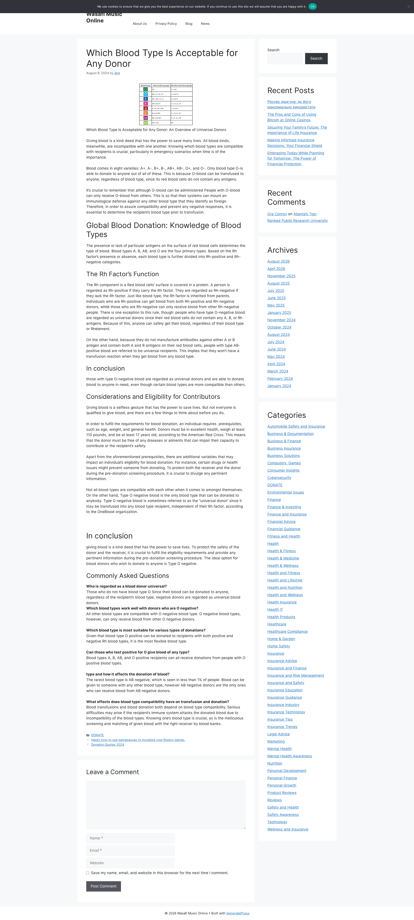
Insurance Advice (282, 661)
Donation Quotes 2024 (107, 744)
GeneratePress (237, 913)
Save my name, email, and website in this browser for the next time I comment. (160, 873)
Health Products (281, 617)
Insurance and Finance (287, 668)
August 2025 (278, 283)
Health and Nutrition (285, 587)
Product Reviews (281, 793)
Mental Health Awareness (289, 756)
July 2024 (275, 342)
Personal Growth (281, 785)
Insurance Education (285, 690)
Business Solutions (283, 456)
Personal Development (286, 771)
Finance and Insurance (287, 514)
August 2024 (278, 334)
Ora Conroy (277, 214)
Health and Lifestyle (284, 580)
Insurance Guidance (284, 697)
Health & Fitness (281, 551)
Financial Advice (281, 521)
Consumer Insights (283, 470)
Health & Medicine (283, 558)
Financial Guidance (283, 529)
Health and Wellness (285, 595)
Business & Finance (284, 441)
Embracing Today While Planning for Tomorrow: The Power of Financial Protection (295, 158)
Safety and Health (283, 807)
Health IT (275, 609)
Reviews (274, 800)
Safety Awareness (283, 814)
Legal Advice (278, 734)
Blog (188, 24)
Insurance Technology (286, 712)
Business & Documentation (290, 434)
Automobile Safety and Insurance (296, 426)
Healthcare (276, 624)
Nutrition (274, 763)
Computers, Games (284, 463)
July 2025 (275, 290)
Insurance (275, 653)
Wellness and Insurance (287, 829)
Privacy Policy (166, 24)
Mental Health (279, 749)
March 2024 (277, 371)
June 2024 (276, 349)
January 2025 (279, 312)
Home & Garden (281, 639)
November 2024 (281, 320)
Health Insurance (282, 602)
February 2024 (280, 378)
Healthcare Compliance (287, 631)
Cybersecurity (279, 478)
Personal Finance (282, 778)
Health (273, 543)
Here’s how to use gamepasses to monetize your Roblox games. (138, 740)
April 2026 (276, 269)
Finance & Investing (284, 507)
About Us (140, 24)
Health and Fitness (283, 573)
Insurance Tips (280, 719)
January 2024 (279, 386)
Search (273, 50)
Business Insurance (284, 448)
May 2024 (276, 356)
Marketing (276, 741)
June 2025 (276, 298)
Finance (274, 499)
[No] (408, 6)
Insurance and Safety (285, 683)
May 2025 (276, 305)
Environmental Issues (285, 492)
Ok (313, 6)
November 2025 (281, 276)
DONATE (97, 735)
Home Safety (278, 646)
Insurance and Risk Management (295, 675)
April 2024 (276, 364)
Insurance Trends (282, 727)
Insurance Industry (283, 705)
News (205, 24)
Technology (277, 822)
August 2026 (278, 261)
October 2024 (279, 327)
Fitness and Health (283, 536)
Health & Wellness (283, 565)
